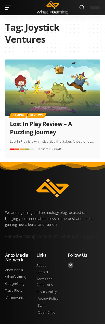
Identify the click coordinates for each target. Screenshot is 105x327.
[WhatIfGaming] (53, 7)
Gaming (18, 115)
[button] (9, 8)
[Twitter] (70, 265)
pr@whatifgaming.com (75, 236)
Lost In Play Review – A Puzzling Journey (41, 128)
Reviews (36, 115)
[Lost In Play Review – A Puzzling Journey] (52, 88)
